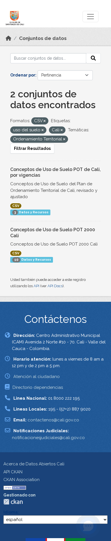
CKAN (13, 502)
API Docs (55, 286)
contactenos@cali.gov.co (53, 420)
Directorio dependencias (38, 387)
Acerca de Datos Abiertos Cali (33, 463)
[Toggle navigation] (90, 16)
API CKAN (12, 471)
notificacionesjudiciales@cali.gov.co (48, 437)
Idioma (10, 512)
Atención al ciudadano (36, 376)
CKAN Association (21, 479)
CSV (15, 206)
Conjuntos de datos (43, 38)
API (36, 286)
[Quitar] (45, 121)
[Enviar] (93, 58)
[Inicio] (8, 38)
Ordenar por (22, 75)
